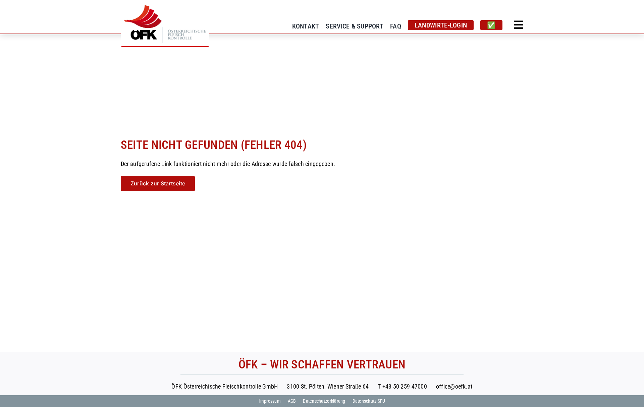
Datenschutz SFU (369, 401)
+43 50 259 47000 (404, 386)
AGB (292, 401)
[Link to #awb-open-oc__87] (518, 24)
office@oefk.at (454, 386)
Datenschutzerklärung (324, 401)
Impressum (269, 401)
